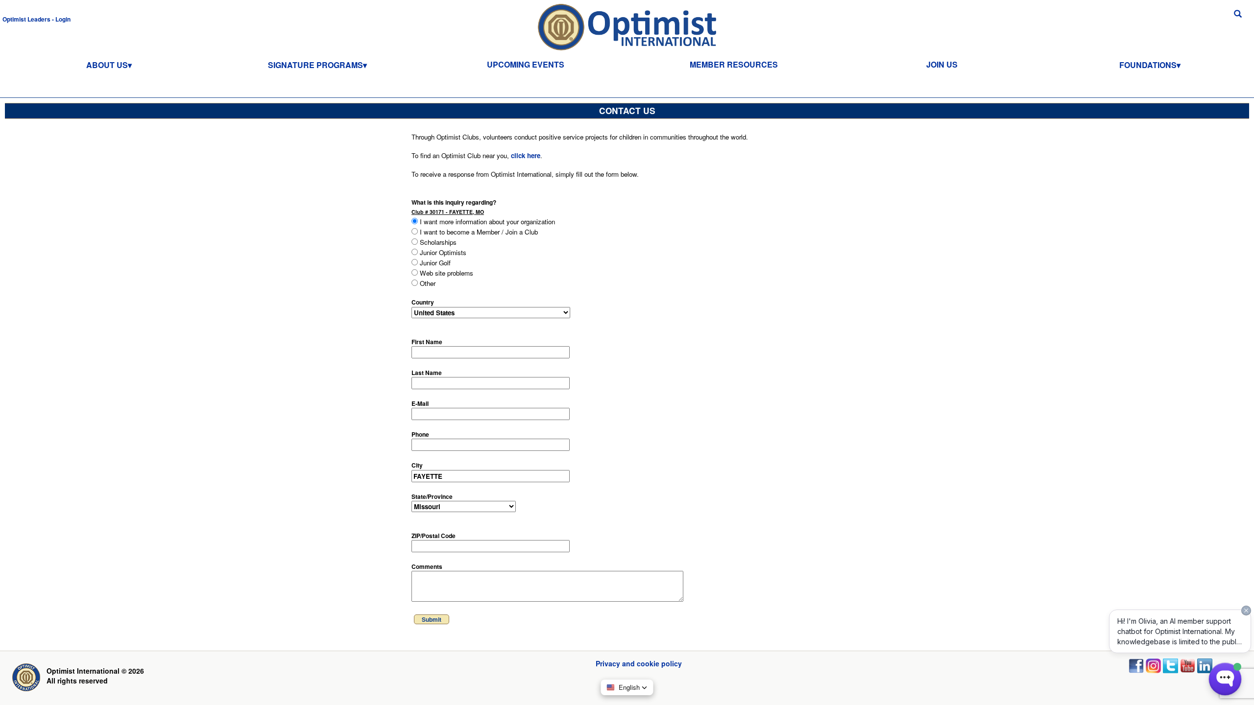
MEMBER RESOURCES (734, 64)
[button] (36, 19)
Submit (431, 619)
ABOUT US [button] (107, 64)
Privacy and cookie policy (639, 663)
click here (525, 155)
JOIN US (942, 64)
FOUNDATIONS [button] (1148, 64)
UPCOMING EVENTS (525, 64)
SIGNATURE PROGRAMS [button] (315, 64)
